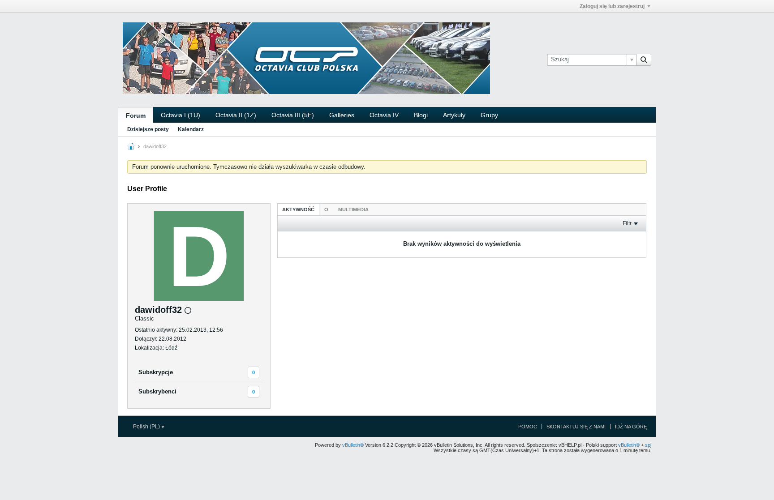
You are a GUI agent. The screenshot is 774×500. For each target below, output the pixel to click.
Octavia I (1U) (180, 115)
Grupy (489, 115)
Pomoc (527, 426)
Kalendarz (191, 129)
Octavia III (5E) (292, 115)
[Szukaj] (643, 59)
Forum (136, 115)
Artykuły (454, 115)
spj (648, 445)
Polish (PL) (147, 426)
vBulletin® (353, 445)
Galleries (341, 115)
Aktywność (298, 209)
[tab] (298, 209)
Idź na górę (631, 426)
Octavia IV (384, 115)
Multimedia (353, 209)
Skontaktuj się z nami (576, 426)
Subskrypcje (155, 372)
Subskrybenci (157, 391)
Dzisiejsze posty (148, 129)
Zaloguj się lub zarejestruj (612, 6)
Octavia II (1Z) (235, 115)
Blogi (421, 115)
